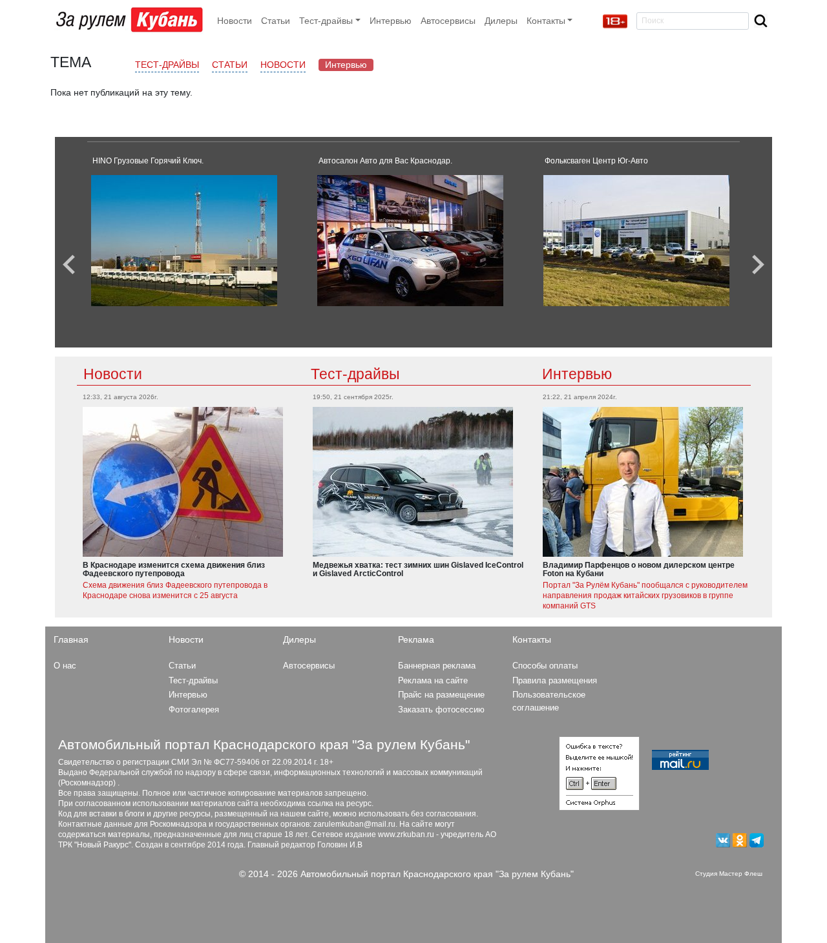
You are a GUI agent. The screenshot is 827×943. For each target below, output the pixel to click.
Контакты (531, 639)
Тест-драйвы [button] (326, 21)
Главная (71, 639)
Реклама (416, 639)
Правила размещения (554, 680)
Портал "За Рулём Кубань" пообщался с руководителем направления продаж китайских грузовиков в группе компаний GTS (645, 595)
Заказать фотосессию (441, 709)
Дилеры (501, 21)
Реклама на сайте (433, 680)
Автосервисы (448, 21)
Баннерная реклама (437, 665)
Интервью (391, 21)
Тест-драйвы (167, 64)
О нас (65, 665)
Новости (234, 21)
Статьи (275, 21)
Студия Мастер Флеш (728, 873)
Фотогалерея (194, 709)
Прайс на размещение (441, 694)
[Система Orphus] (599, 772)
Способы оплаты (545, 665)
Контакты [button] (546, 21)
